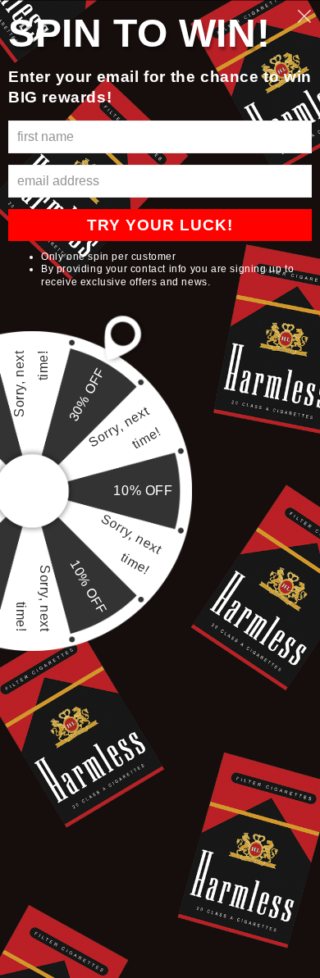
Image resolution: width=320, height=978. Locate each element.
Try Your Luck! (160, 225)
